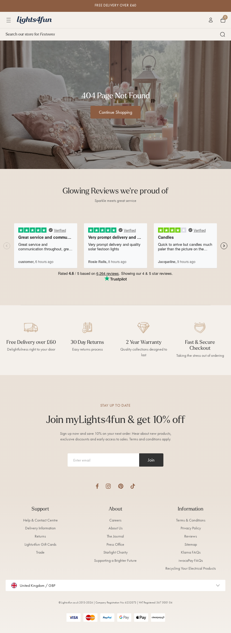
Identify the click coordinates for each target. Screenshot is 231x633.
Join (151, 460)
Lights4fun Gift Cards (40, 544)
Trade (40, 552)
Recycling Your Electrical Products (190, 568)
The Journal (115, 536)
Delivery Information (40, 528)
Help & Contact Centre (40, 520)
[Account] (211, 20)
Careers (115, 520)
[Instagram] (108, 486)
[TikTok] (132, 486)
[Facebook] (97, 486)
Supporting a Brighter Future (115, 560)
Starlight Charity (115, 552)
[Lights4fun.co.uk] (34, 20)
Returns (40, 536)
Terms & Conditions (190, 520)
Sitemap (191, 544)
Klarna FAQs (191, 552)
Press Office (115, 544)
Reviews (190, 536)
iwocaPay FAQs (191, 560)
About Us (115, 528)
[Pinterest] (120, 486)
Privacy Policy (191, 528)
